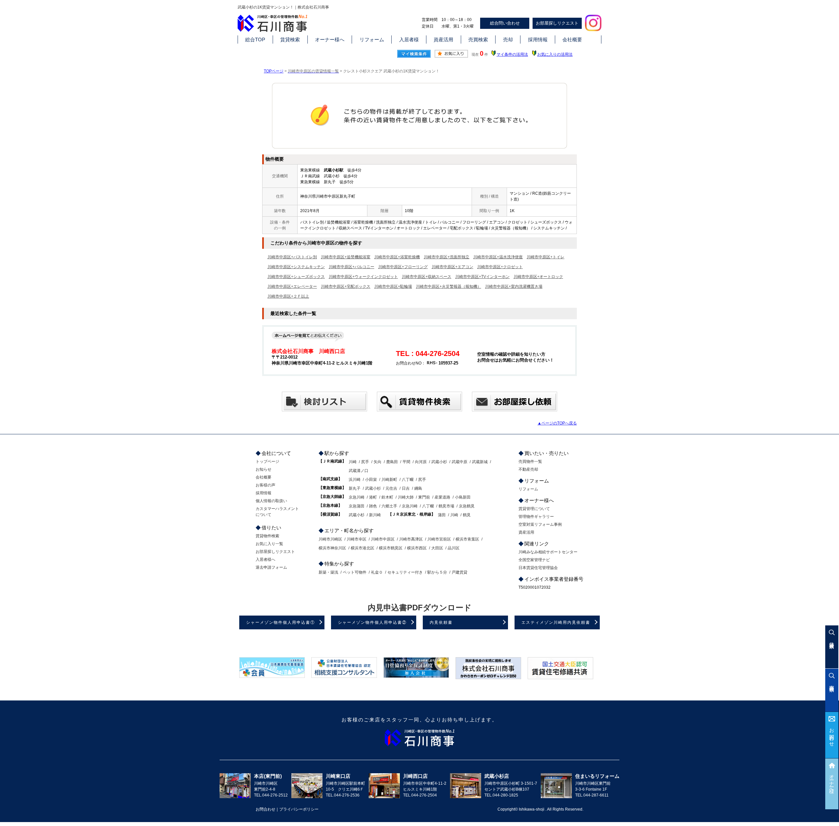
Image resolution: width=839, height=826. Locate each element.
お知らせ (263, 469)
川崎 (353, 462)
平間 (406, 462)
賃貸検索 (290, 39)
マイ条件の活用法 (512, 54)
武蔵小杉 (439, 462)
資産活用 (443, 39)
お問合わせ (832, 735)
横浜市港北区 (362, 548)
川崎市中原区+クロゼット (500, 267)
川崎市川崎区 (330, 539)
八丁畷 (408, 479)
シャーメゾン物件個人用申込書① (280, 622)
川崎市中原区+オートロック (538, 276)
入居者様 (409, 39)
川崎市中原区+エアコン (452, 267)
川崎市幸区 (356, 539)
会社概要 (572, 39)
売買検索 (478, 39)
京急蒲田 (356, 506)
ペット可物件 (354, 572)
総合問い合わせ (505, 23)
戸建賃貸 (459, 572)
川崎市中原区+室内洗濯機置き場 (513, 286)
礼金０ (377, 572)
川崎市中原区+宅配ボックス (345, 286)
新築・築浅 (328, 572)
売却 (508, 39)
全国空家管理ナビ (534, 560)
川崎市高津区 (411, 539)
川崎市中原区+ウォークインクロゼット (363, 276)
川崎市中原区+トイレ (545, 257)
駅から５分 (437, 572)
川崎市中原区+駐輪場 (393, 286)
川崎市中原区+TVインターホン (482, 276)
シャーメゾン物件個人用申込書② (372, 622)
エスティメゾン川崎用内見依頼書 (555, 622)
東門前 (424, 497)
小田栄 (371, 479)
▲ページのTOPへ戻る (557, 423)
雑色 (373, 506)
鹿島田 (392, 462)
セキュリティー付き (405, 572)
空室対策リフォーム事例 (540, 524)
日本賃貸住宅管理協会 (538, 567)
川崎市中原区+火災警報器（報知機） (448, 286)
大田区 (437, 548)
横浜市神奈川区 (332, 548)
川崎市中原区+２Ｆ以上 (288, 296)
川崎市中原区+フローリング (403, 267)
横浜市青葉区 (467, 539)
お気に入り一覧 (269, 543)
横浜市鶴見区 (390, 548)
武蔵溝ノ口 (358, 470)
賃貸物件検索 (267, 536)
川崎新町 (389, 479)
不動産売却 (528, 469)
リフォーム (372, 39)
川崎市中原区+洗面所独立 (446, 257)
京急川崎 (356, 497)
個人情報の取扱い (271, 501)
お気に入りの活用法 (555, 54)
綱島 (418, 488)
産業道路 (442, 497)
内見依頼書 (441, 622)
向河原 (421, 462)
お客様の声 (265, 485)
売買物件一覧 (530, 461)
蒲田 (442, 515)
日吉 (406, 488)
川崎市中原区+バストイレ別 (292, 257)
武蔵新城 (480, 462)
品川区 (453, 548)
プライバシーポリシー (299, 809)
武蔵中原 (459, 462)
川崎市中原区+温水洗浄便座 (498, 257)
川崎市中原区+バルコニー (351, 267)
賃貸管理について (534, 508)
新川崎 (375, 515)
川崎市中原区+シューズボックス (296, 276)
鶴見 (467, 515)
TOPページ (273, 71)
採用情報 (538, 39)
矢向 (377, 462)
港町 (373, 497)
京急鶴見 (467, 506)
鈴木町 (387, 497)
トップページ (267, 461)
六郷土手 (389, 506)
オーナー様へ (329, 39)
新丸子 (355, 488)
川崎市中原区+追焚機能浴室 (345, 257)
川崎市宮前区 (439, 539)
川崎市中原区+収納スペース (426, 276)
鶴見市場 (446, 506)
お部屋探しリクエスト (557, 23)
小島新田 (463, 497)
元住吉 (391, 488)
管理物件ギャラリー (536, 516)
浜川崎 (355, 479)
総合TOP (255, 39)
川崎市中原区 (383, 539)
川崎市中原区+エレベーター (292, 286)
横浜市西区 (417, 548)
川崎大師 (406, 497)
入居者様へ (265, 559)
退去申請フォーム (271, 567)
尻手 (365, 462)
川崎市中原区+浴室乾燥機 (397, 257)
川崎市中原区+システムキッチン (296, 267)
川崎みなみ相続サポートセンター (547, 552)
